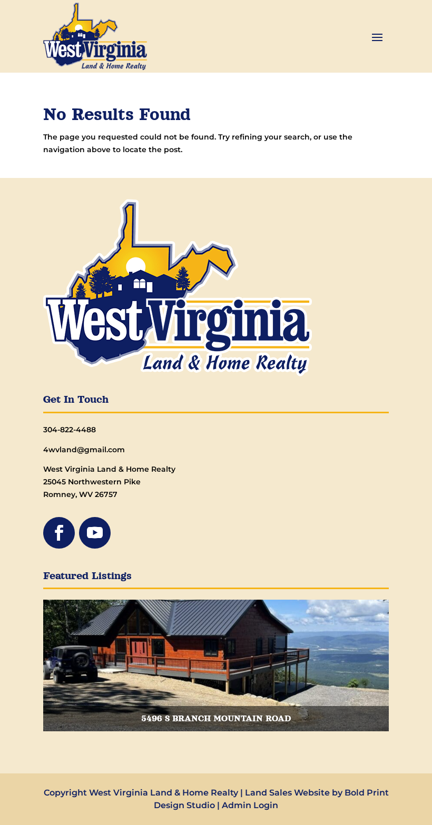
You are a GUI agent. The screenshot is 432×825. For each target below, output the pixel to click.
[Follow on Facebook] (59, 533)
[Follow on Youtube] (95, 533)
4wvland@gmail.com (84, 449)
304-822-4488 (69, 429)
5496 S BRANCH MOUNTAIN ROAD (216, 718)
